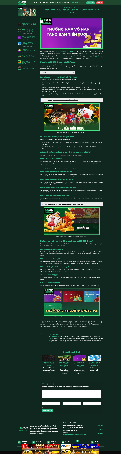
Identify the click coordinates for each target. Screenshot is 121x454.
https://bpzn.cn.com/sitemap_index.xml (74, 434)
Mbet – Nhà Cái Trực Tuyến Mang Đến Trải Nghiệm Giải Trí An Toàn (28, 31)
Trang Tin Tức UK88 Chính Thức (71, 7)
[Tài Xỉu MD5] (41, 446)
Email (64, 400)
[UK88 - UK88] (25, 2)
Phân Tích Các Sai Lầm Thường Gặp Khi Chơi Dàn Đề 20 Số (29, 44)
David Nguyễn (56, 336)
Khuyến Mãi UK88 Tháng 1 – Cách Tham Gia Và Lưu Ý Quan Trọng (29, 38)
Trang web (85, 400)
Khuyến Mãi (75, 2)
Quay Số (58, 2)
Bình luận (44, 388)
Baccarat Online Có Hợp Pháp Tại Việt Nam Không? (28, 62)
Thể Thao (42, 2)
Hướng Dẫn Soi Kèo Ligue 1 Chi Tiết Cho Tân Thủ (29, 67)
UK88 (35, 2)
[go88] (41, 451)
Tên (43, 400)
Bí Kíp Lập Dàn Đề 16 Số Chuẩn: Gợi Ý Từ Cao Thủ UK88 (28, 51)
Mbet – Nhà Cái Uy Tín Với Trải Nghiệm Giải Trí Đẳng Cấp (29, 25)
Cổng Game (66, 2)
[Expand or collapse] (73, 73)
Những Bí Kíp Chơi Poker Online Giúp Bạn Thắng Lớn (28, 57)
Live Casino (50, 2)
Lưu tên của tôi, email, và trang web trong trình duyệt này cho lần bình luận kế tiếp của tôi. (66, 407)
